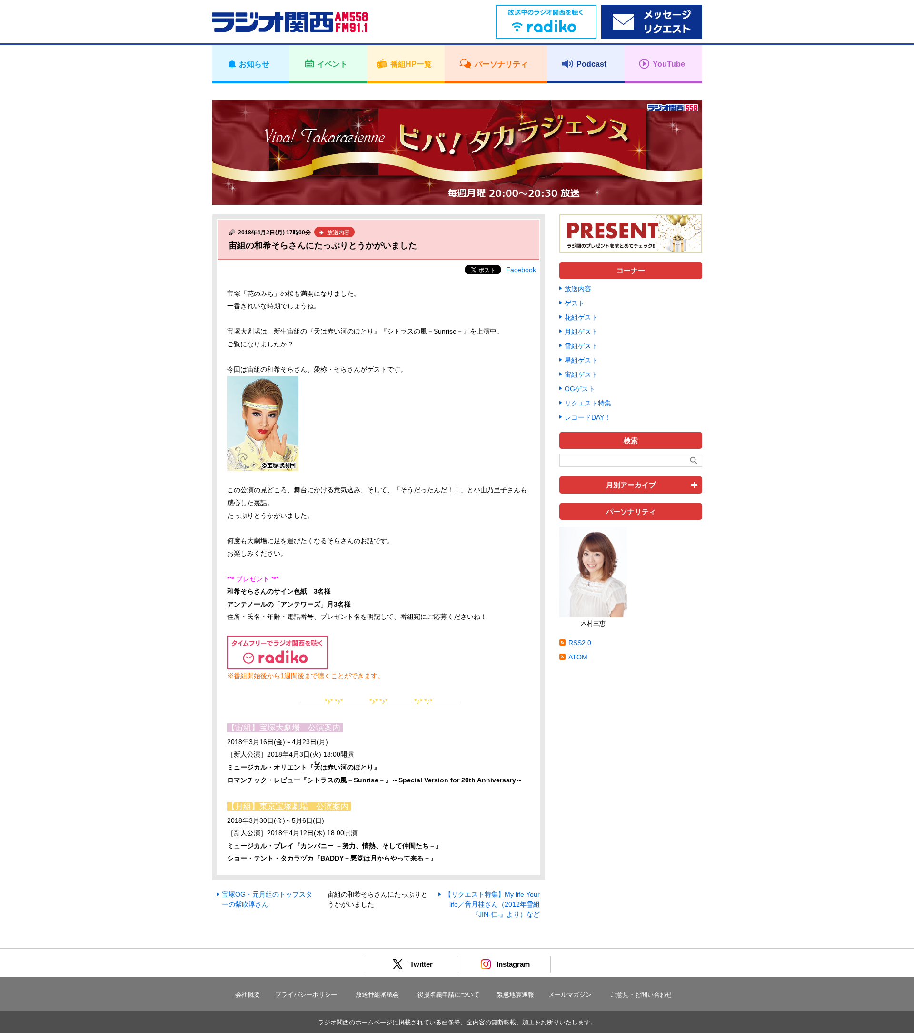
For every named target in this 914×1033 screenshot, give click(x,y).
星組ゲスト (581, 360)
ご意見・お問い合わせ (641, 994)
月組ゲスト (581, 331)
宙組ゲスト (581, 374)
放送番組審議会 (377, 994)
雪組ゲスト (581, 346)
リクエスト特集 (588, 403)
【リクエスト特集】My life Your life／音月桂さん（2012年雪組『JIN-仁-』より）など (492, 904)
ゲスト (575, 303)
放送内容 (578, 289)
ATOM (577, 657)
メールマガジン (570, 994)
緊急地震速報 (515, 994)
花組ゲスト (581, 317)
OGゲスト (580, 389)
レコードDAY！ (588, 417)
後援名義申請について (448, 994)
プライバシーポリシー (306, 994)
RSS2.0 (579, 643)
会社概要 (247, 994)
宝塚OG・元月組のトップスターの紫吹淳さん (267, 899)
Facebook (521, 269)
